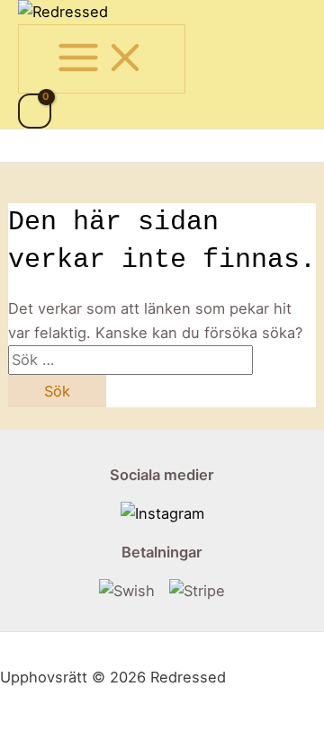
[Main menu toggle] (101, 58)
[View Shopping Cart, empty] (34, 111)
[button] (29, 145)
